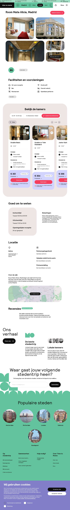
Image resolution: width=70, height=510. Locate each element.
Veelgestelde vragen (40, 458)
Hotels (40, 5)
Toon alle (11, 96)
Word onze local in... (23, 458)
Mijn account (6, 469)
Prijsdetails (13, 176)
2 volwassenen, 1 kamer (32, 115)
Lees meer (22, 70)
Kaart (46, 5)
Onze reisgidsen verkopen (22, 461)
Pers (54, 466)
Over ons (8, 341)
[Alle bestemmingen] (18, 5)
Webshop (5, 466)
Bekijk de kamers (56, 12)
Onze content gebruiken (24, 465)
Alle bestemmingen (8, 460)
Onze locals (56, 463)
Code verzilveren (7, 472)
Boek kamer (19, 180)
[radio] (11, 154)
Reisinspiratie (6, 463)
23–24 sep (24, 173)
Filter (13, 122)
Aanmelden (55, 384)
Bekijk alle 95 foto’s (54, 56)
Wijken (34, 5)
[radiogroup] (19, 156)
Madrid (24, 5)
